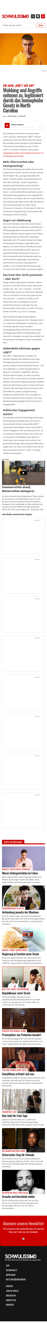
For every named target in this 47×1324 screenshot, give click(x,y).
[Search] (33, 16)
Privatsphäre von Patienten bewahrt (21, 1034)
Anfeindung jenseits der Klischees (20, 912)
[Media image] (23, 858)
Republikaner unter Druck (16, 993)
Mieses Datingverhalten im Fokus (20, 873)
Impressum (10, 1274)
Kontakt (9, 1286)
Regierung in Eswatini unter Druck (20, 954)
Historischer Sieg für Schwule (18, 1154)
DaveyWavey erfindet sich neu (18, 1074)
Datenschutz (11, 1270)
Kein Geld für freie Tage (14, 1115)
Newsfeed (10, 1304)
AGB (7, 1265)
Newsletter (11, 1300)
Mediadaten (11, 1295)
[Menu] (43, 16)
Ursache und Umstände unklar (18, 1196)
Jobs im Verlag (12, 1290)
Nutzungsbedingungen (16, 1279)
